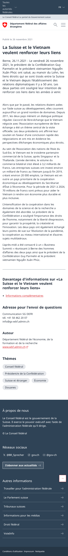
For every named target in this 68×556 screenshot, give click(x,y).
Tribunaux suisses (14, 506)
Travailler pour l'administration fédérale (28, 488)
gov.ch (35, 455)
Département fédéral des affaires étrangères (28, 25)
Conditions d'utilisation (13, 551)
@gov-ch (51, 455)
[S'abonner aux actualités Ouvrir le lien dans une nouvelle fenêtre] (57, 7)
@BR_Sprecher (15, 455)
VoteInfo (9, 533)
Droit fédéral (11, 524)
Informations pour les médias (22, 515)
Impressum (29, 551)
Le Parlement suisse (16, 497)
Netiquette (40, 551)
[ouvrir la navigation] (63, 25)
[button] (62, 478)
